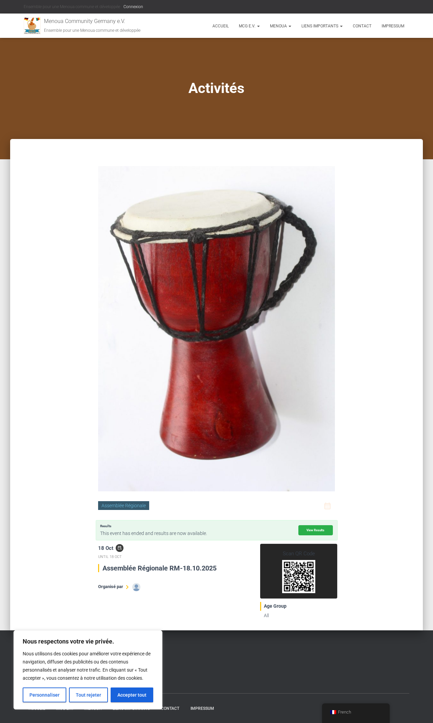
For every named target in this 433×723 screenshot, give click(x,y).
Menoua (279, 26)
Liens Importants (320, 26)
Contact (362, 26)
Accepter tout (131, 695)
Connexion (133, 6)
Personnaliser (44, 695)
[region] (88, 669)
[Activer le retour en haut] (419, 709)
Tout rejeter (88, 695)
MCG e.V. (247, 26)
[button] (258, 26)
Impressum (393, 26)
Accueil (220, 26)
